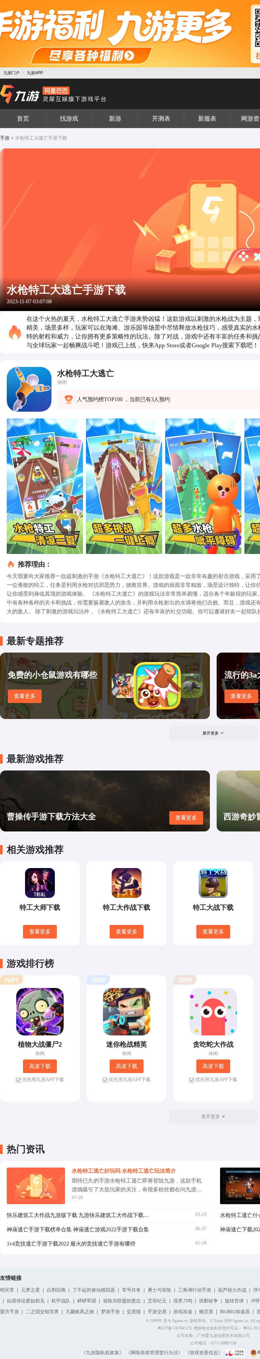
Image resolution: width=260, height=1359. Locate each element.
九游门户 (11, 72)
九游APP (35, 72)
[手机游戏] (53, 94)
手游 (4, 138)
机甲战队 (60, 1300)
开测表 (161, 118)
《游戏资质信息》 (204, 1352)
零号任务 (131, 1290)
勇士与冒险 (159, 1290)
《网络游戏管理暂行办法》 (154, 1352)
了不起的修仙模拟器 (93, 1290)
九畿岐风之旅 (80, 1311)
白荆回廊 (56, 1290)
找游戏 (69, 118)
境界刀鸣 (182, 1300)
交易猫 (134, 1311)
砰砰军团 (86, 1300)
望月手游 (9, 1311)
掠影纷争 (208, 1300)
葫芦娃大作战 (232, 1290)
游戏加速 (182, 1311)
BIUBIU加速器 (235, 1311)
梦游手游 (110, 1311)
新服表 (207, 118)
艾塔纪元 (157, 1300)
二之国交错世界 (42, 1311)
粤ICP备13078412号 (174, 1328)
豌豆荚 (206, 1311)
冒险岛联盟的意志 (122, 1300)
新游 (115, 118)
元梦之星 (30, 1290)
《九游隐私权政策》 (102, 1352)
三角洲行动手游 (194, 1290)
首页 (23, 118)
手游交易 (157, 1311)
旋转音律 (234, 1300)
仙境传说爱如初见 (26, 1300)
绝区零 (7, 1290)
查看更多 (25, 696)
